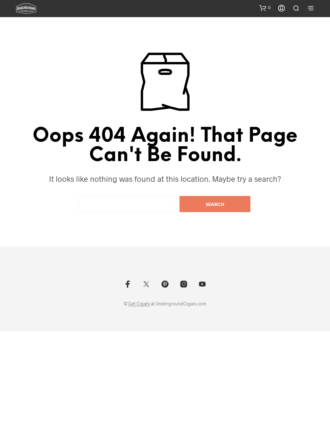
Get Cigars (139, 303)
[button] (264, 8)
